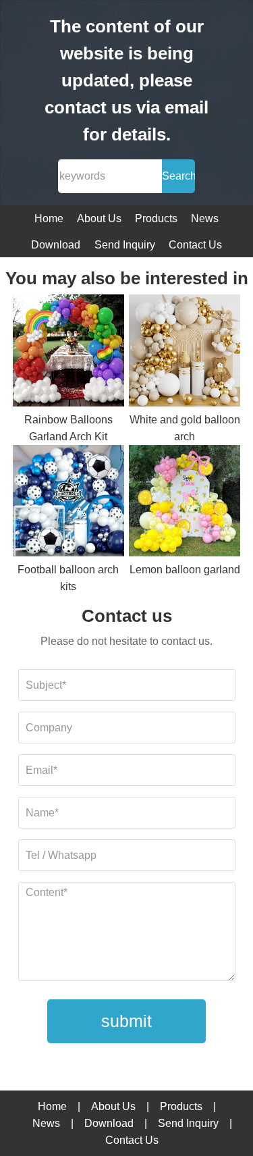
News (205, 218)
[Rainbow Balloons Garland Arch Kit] (68, 352)
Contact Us (195, 245)
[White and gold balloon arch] (184, 352)
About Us (99, 218)
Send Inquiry (124, 245)
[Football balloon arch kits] (68, 503)
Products (156, 218)
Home (48, 218)
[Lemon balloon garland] (184, 503)
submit (126, 1021)
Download (55, 245)
